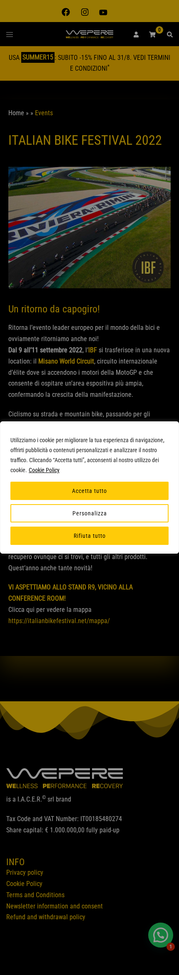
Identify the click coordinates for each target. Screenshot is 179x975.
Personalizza (89, 513)
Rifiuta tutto (90, 535)
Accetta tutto (89, 491)
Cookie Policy (44, 470)
